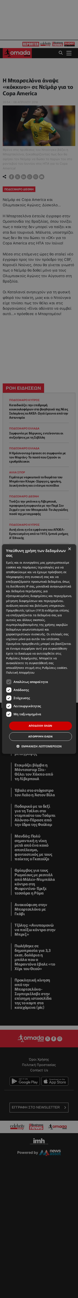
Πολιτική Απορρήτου (20, 672)
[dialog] (39, 649)
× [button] (69, 549)
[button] (39, 746)
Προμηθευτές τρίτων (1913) (25, 610)
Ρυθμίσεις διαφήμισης (21, 658)
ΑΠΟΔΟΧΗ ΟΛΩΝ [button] (40, 726)
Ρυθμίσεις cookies (54, 668)
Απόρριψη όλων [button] (40, 736)
